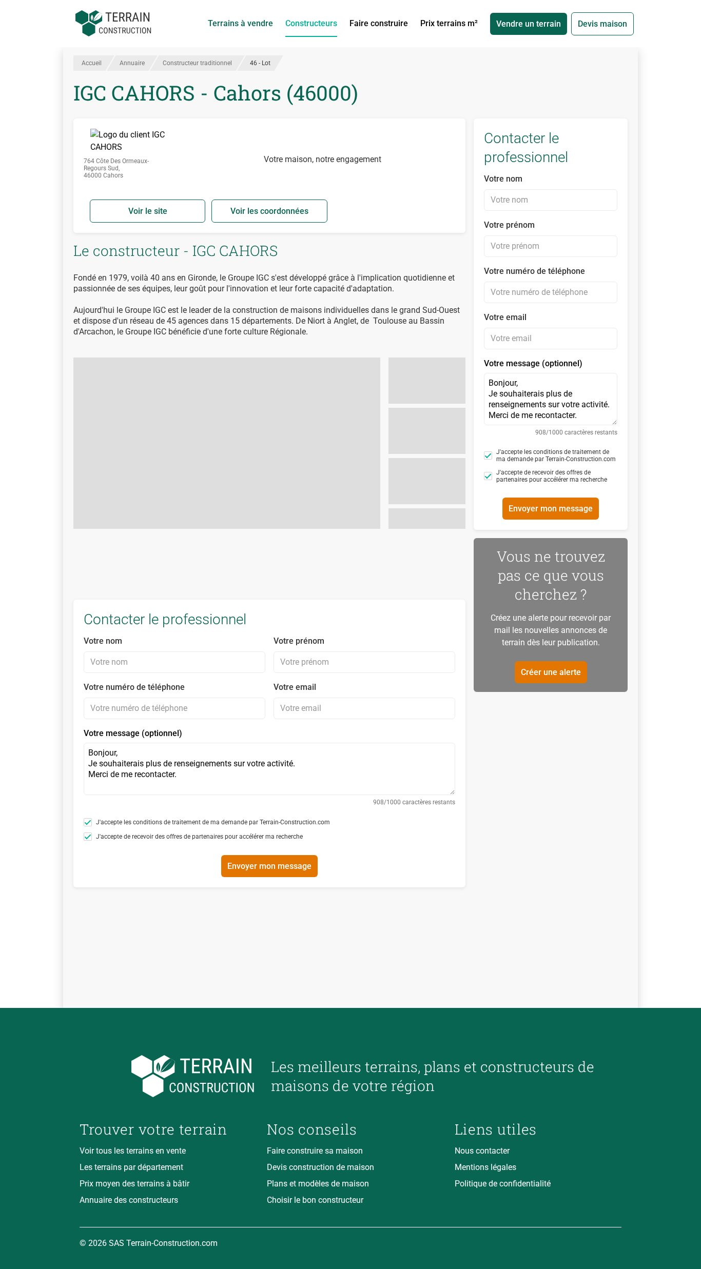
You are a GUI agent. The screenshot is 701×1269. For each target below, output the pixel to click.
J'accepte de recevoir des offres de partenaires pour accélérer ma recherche (199, 836)
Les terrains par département (131, 1167)
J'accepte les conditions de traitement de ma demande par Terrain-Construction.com (213, 822)
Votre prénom (299, 641)
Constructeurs (311, 23)
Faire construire (378, 23)
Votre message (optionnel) (269, 767)
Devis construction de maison (320, 1167)
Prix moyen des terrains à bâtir (134, 1183)
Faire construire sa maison (315, 1151)
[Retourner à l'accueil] (167, 1076)
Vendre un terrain (528, 24)
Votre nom (103, 641)
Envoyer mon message (269, 866)
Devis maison (602, 24)
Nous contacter (482, 1151)
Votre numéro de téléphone (134, 687)
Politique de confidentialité (503, 1183)
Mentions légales (485, 1167)
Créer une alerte (551, 672)
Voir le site (147, 211)
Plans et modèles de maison (318, 1183)
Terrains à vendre (240, 23)
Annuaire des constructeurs (129, 1200)
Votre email (295, 687)
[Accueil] (113, 23)
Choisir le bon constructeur (315, 1200)
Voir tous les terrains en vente (133, 1151)
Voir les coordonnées (269, 211)
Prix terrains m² (449, 23)
